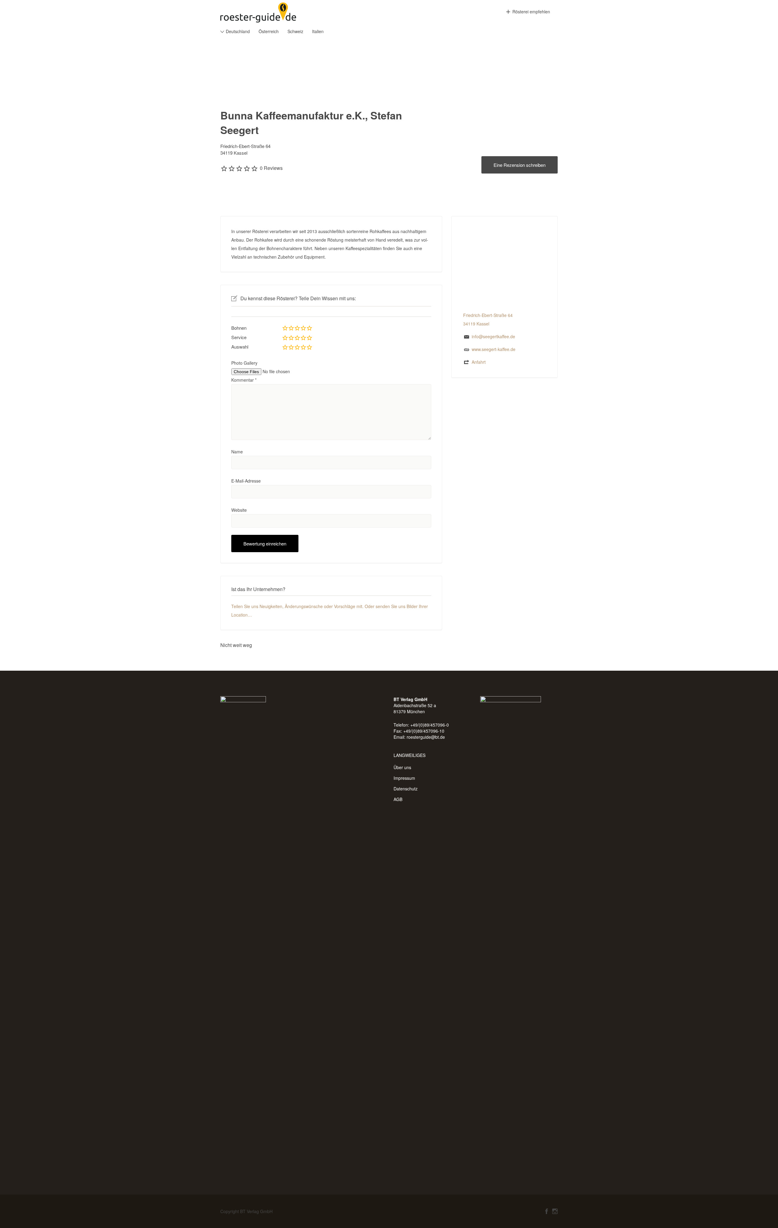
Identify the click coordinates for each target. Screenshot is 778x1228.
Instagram (555, 1211)
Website (239, 510)
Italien (318, 31)
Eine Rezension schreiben (520, 165)
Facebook (546, 1211)
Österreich (269, 31)
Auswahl (239, 346)
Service (238, 337)
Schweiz (295, 31)
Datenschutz (406, 789)
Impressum (404, 778)
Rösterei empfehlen (531, 12)
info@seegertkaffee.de (493, 336)
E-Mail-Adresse (246, 481)
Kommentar (243, 380)
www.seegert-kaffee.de (493, 349)
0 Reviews (271, 167)
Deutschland (238, 31)
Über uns (402, 767)
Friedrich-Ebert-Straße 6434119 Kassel (245, 149)
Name (237, 452)
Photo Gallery (244, 363)
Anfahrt (479, 362)
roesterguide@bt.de (426, 737)
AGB (398, 799)
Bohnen (238, 328)
